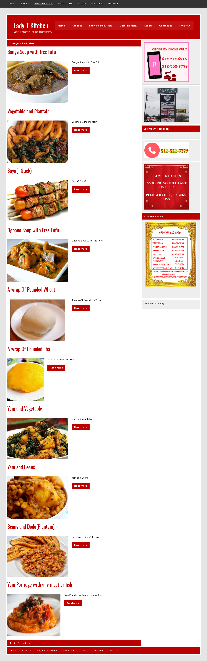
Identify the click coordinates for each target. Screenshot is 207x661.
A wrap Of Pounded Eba (28, 349)
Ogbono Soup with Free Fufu (33, 230)
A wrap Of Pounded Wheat (31, 289)
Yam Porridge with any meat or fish (39, 584)
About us (24, 4)
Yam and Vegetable (24, 408)
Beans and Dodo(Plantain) (31, 526)
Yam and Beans (21, 467)
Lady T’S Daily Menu (43, 4)
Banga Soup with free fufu (31, 51)
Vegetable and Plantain (28, 111)
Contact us (97, 4)
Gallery (82, 4)
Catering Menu (65, 4)
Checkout (113, 4)
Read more (80, 70)
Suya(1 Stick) (19, 170)
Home (11, 4)
